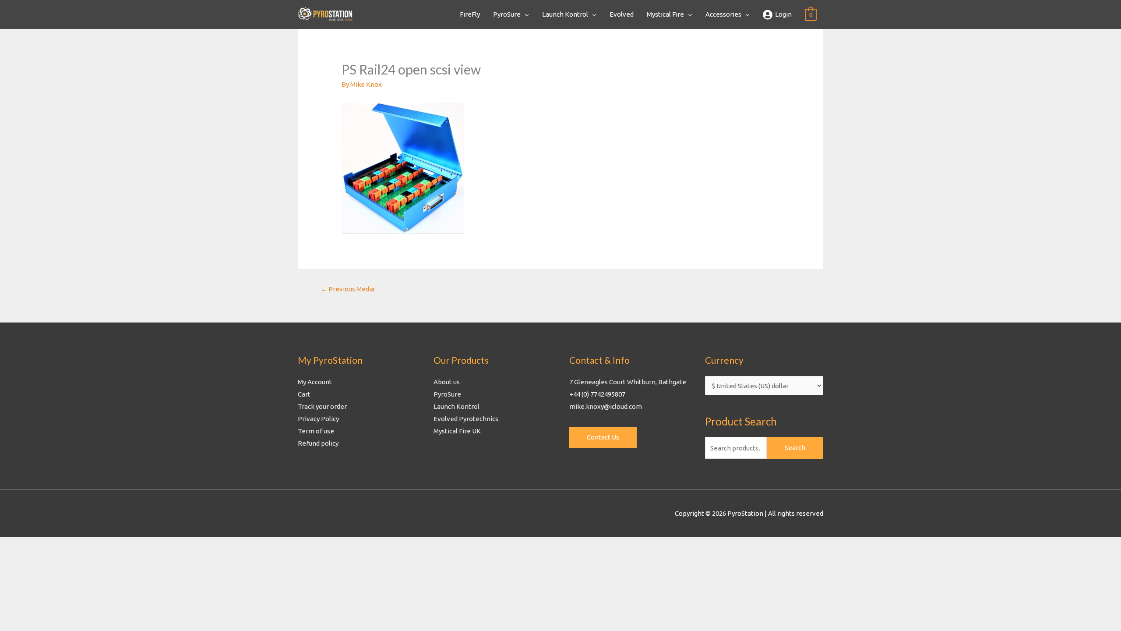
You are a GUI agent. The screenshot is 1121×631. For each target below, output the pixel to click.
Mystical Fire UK (457, 431)
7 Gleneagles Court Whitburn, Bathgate (627, 382)
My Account (315, 382)
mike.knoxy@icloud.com (605, 406)
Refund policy (318, 443)
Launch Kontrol (565, 14)
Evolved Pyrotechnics (466, 418)
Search (795, 447)
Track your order (322, 406)
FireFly (470, 14)
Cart (304, 394)
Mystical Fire (665, 14)
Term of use (316, 431)
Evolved (622, 14)
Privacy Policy (318, 418)
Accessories (723, 14)
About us (447, 382)
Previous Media (347, 289)
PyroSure (507, 14)
